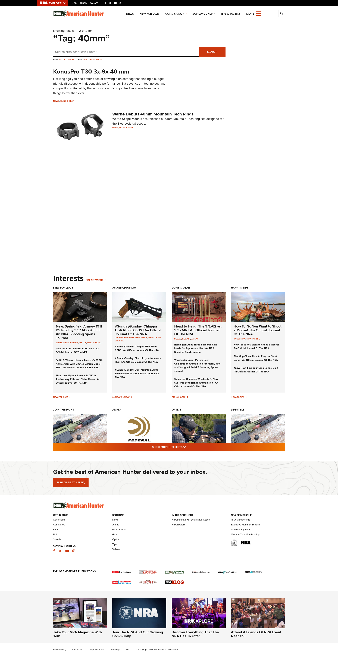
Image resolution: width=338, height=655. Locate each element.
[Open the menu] (258, 13)
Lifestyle (237, 410)
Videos (116, 549)
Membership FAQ (240, 529)
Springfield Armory (67, 342)
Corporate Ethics (97, 649)
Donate (94, 3)
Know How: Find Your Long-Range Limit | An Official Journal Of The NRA (256, 369)
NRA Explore (179, 524)
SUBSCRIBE (71, 482)
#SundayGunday (124, 288)
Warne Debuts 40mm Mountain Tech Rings (152, 114)
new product (95, 342)
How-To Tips (240, 288)
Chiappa (119, 340)
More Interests (94, 279)
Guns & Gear (174, 14)
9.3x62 (177, 338)
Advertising (59, 519)
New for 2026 (150, 14)
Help (55, 534)
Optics (176, 410)
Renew (83, 3)
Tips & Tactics (231, 14)
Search (212, 52)
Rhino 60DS (154, 337)
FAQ (55, 529)
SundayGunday (203, 14)
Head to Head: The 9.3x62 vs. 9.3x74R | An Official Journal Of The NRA (198, 330)
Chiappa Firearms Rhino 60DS (131, 337)
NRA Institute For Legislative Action (191, 519)
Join (75, 3)
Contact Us (59, 524)
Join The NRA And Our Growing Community (137, 633)
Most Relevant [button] (91, 59)
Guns (115, 534)
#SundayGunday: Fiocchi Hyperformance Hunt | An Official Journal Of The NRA (138, 360)
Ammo (194, 338)
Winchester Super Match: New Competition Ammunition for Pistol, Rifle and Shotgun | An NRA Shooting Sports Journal (197, 365)
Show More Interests (188, 447)
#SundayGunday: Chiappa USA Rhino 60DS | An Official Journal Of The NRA (138, 330)
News (130, 14)
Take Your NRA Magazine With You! (77, 633)
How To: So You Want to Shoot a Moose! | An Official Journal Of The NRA (257, 330)
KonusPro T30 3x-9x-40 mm (91, 71)
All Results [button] (65, 59)
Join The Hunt (63, 410)
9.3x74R (186, 338)
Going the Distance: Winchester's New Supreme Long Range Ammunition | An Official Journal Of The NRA (196, 382)
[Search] (281, 13)
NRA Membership (240, 519)
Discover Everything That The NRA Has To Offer (195, 633)
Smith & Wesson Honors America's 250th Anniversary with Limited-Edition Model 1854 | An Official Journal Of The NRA (79, 363)
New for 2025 (60, 397)
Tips (258, 338)
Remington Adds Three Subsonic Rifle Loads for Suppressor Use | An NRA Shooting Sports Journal (195, 348)
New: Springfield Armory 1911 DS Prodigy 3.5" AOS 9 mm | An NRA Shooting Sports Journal (79, 332)
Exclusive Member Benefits (246, 524)
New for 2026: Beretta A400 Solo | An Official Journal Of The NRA (77, 350)
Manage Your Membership (245, 534)
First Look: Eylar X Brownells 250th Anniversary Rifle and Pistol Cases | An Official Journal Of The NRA (78, 379)
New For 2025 (63, 288)
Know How (239, 338)
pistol (82, 342)
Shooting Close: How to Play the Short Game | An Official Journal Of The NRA (256, 358)
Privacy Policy (59, 649)
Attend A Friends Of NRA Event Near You (256, 633)
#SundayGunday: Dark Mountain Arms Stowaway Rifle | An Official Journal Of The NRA (137, 373)
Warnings (115, 649)
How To (250, 338)
